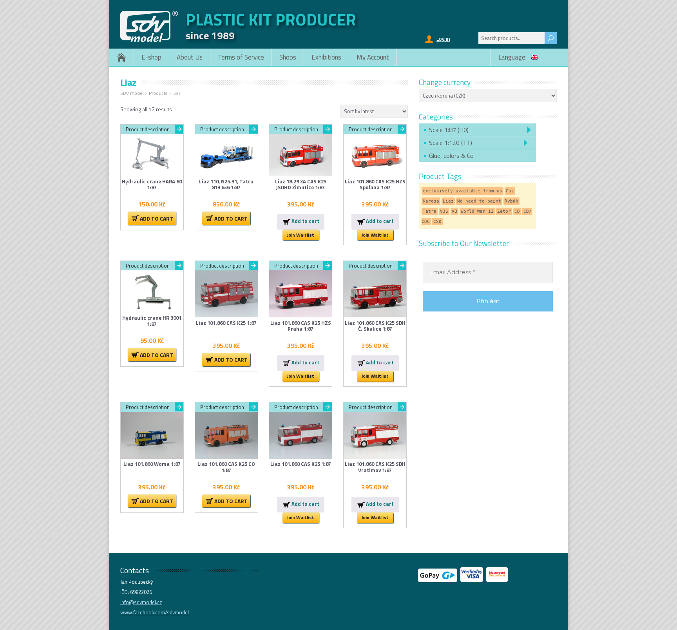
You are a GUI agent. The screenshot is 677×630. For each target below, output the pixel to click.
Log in (443, 38)
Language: (513, 57)
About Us (190, 57)
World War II (477, 211)
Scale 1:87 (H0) (449, 129)
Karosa (431, 201)
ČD (517, 211)
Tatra (429, 211)
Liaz (448, 201)
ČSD (437, 221)
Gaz (510, 191)
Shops (287, 57)
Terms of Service (241, 57)
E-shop (151, 57)
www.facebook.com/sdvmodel (154, 612)
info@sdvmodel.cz (141, 602)
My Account (373, 57)
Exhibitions (326, 57)
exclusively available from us (462, 191)
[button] (152, 218)
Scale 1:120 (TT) (450, 142)
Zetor (504, 211)
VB (454, 211)
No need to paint (479, 201)
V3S (444, 211)
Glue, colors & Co (451, 155)
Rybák (511, 201)
